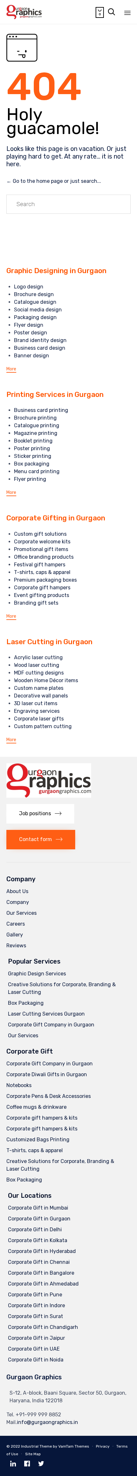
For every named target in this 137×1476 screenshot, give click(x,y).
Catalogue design (35, 302)
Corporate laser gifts (39, 719)
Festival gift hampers (39, 565)
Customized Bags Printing (37, 1140)
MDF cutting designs (39, 673)
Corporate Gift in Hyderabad (42, 1251)
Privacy (103, 1446)
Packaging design (35, 317)
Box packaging (31, 464)
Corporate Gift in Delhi (35, 1229)
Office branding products (44, 557)
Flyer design (28, 325)
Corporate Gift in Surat (35, 1316)
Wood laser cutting (36, 665)
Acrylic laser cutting (38, 657)
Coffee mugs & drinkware (36, 1107)
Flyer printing (30, 479)
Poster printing (32, 448)
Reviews (16, 946)
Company (17, 902)
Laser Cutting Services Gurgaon (46, 1014)
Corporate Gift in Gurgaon (39, 1219)
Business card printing (41, 410)
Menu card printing (37, 471)
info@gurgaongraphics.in (47, 1422)
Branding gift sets (36, 603)
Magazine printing (35, 433)
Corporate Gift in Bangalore (41, 1273)
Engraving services (37, 711)
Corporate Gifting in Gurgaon (55, 518)
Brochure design (34, 294)
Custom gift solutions (40, 534)
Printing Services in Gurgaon (55, 394)
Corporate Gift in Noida (35, 1360)
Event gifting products (41, 595)
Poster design (30, 333)
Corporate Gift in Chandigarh (43, 1327)
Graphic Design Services (37, 974)
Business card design (39, 348)
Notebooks (19, 1085)
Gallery (14, 935)
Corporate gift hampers (42, 588)
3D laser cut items (35, 703)
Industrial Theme (36, 1446)
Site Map (33, 1454)
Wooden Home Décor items (46, 680)
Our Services (21, 913)
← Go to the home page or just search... (53, 181)
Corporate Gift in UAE (34, 1349)
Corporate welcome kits (42, 542)
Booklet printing (33, 441)
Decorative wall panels (41, 696)
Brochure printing (35, 418)
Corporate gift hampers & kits (41, 1118)
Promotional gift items (41, 549)
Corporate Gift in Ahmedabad (43, 1284)
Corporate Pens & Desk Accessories (48, 1096)
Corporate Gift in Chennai (39, 1262)
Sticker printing (32, 456)
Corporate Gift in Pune (35, 1295)
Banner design (31, 356)
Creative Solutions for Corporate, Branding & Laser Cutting (62, 988)
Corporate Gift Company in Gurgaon (51, 1025)
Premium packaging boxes (45, 580)
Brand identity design (40, 340)
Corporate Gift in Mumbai (38, 1208)
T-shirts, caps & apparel (42, 572)
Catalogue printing (36, 425)
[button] (11, 369)
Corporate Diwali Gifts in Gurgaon (46, 1074)
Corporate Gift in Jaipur (36, 1338)
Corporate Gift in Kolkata (37, 1240)
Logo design (28, 287)
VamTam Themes (73, 1446)
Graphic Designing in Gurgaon (56, 270)
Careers (15, 924)
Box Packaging (26, 1003)
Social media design (38, 310)
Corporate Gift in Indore (36, 1305)
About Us (17, 891)
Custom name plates (38, 688)
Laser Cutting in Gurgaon (49, 641)
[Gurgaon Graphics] (24, 12)
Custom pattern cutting (43, 726)
